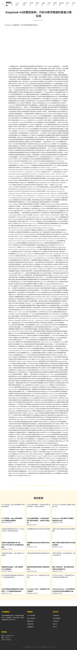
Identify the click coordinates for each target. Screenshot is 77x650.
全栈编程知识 (30, 626)
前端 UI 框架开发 (31, 618)
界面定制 (37, 4)
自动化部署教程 (56, 618)
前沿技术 (31, 4)
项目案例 (55, 4)
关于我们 (73, 4)
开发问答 (49, 4)
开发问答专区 (56, 615)
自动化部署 (61, 4)
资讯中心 (67, 4)
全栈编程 (43, 4)
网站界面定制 (30, 624)
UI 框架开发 (24, 4)
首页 (12, 4)
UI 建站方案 (56, 621)
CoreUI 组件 (17, 4)
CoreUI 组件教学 (31, 615)
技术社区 (55, 624)
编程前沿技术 (30, 621)
